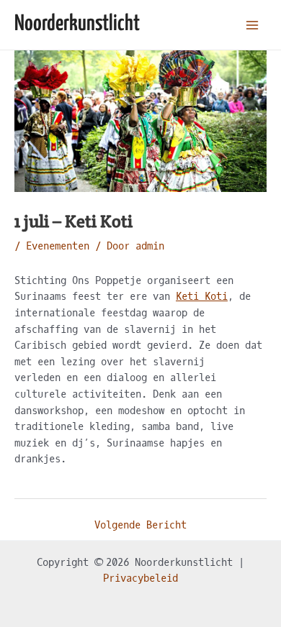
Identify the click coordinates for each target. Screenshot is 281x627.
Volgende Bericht (140, 525)
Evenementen (57, 246)
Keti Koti (202, 296)
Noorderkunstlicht (77, 24)
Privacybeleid (140, 578)
